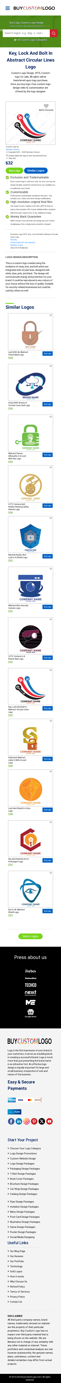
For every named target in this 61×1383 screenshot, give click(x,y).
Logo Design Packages (22, 1163)
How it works (17, 1276)
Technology (16, 1266)
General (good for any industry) (22, 242)
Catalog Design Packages (23, 1194)
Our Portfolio (17, 1261)
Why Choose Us (18, 1281)
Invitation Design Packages (24, 1206)
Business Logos (16, 245)
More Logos (30, 936)
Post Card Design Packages (25, 1216)
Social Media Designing (22, 1237)
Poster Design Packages (23, 1232)
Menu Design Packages (22, 1211)
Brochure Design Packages (24, 1183)
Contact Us (16, 1301)
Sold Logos (16, 1271)
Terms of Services (20, 1291)
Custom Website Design (23, 1158)
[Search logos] (54, 33)
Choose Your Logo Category (25, 1148)
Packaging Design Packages (25, 1168)
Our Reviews (16, 1256)
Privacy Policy (17, 1296)
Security (13, 240)
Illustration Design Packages (25, 1221)
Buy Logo (14, 170)
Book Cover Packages (22, 1178)
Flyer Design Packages (22, 1201)
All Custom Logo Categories (32, 39)
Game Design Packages (22, 1227)
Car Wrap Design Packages (24, 1188)
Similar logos (35, 170)
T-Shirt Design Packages (23, 1173)
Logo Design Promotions (23, 1153)
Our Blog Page (17, 1251)
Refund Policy (17, 1286)
